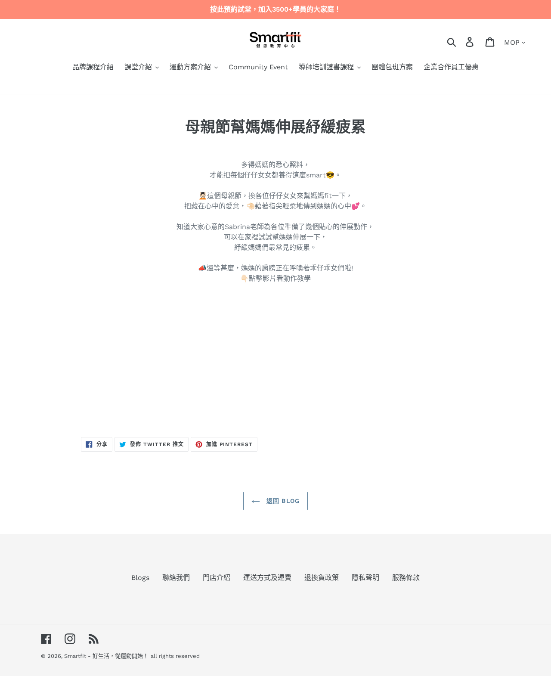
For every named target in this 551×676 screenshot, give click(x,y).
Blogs (140, 578)
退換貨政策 (321, 578)
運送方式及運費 (267, 578)
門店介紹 (216, 578)
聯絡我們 (176, 578)
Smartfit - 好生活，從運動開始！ (106, 656)
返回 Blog (282, 500)
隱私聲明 (365, 578)
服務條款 (406, 578)
